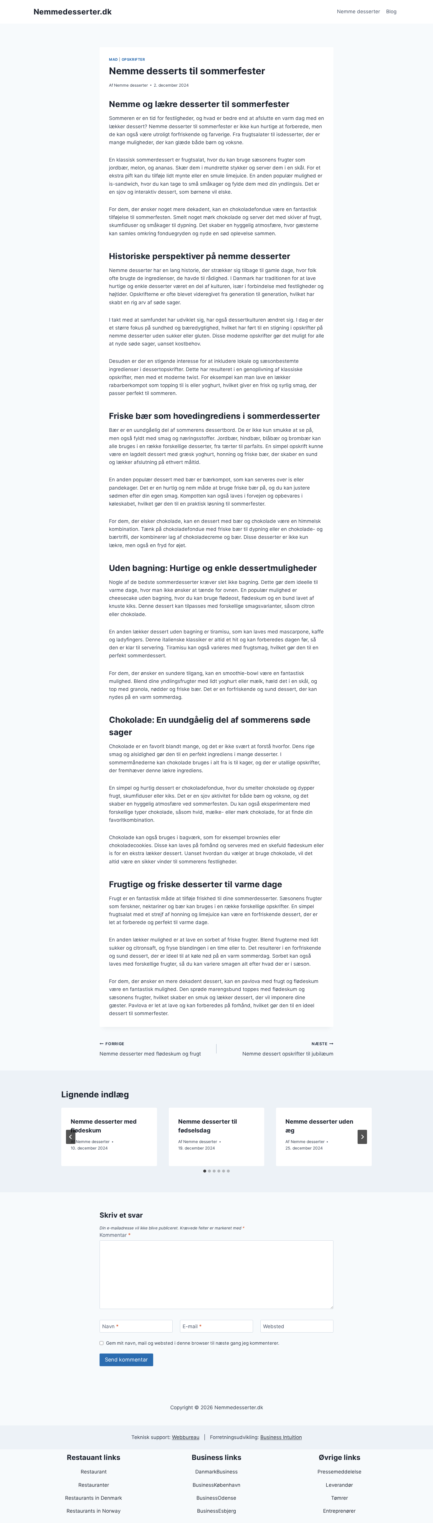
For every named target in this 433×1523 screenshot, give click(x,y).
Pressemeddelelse (339, 1472)
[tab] (204, 1171)
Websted (273, 1326)
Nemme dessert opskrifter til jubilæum (287, 1049)
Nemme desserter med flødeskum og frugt (150, 1049)
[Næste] (362, 1137)
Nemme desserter (358, 11)
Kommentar (115, 1235)
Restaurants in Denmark (93, 1498)
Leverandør (339, 1485)
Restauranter (93, 1485)
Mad (113, 59)
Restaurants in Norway (93, 1511)
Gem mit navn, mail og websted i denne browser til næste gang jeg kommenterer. (192, 1343)
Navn (110, 1326)
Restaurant (94, 1472)
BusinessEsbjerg (216, 1511)
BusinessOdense (216, 1498)
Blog (391, 11)
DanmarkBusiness (216, 1472)
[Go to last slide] (70, 1137)
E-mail (192, 1326)
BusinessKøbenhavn (216, 1485)
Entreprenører (339, 1511)
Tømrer (339, 1498)
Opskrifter (133, 59)
